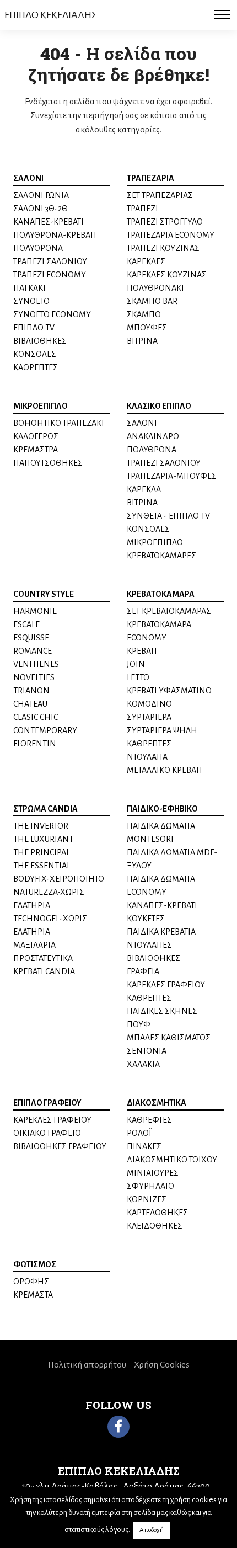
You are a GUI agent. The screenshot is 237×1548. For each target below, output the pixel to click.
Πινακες (144, 1146)
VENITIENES (36, 664)
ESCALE (26, 624)
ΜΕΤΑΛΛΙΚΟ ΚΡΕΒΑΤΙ (164, 770)
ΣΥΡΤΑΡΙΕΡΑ (149, 717)
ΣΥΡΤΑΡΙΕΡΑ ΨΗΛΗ (162, 730)
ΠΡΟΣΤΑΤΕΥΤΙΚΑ (43, 958)
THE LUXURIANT (43, 839)
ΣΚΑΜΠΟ (144, 314)
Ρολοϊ (139, 1133)
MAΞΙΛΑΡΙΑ (34, 945)
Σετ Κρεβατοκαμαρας (169, 611)
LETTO (138, 677)
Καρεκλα (144, 489)
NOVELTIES (34, 677)
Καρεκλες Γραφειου (52, 1119)
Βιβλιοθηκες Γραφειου (59, 1146)
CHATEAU (30, 704)
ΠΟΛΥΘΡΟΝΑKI (155, 288)
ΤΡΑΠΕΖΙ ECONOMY (49, 274)
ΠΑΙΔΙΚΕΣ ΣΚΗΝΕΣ (162, 1011)
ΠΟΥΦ (138, 1024)
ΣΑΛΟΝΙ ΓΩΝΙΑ (41, 195)
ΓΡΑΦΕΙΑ (143, 971)
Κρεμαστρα (35, 449)
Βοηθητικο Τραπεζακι (58, 423)
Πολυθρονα (38, 248)
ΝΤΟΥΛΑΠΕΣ (149, 945)
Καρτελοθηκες (157, 1212)
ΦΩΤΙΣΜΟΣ (34, 1264)
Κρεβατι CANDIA (44, 971)
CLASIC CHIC (35, 717)
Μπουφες (147, 327)
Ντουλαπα (147, 756)
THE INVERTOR (40, 825)
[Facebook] (118, 1427)
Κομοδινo (149, 704)
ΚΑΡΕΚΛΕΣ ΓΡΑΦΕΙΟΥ (166, 984)
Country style (43, 594)
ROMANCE (32, 651)
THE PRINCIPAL (41, 852)
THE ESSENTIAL (42, 865)
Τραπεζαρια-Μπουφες (172, 476)
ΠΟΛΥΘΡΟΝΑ (151, 449)
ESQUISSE (31, 637)
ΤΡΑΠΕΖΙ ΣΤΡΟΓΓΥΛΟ (165, 221)
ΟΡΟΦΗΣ (31, 1281)
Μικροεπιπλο (40, 406)
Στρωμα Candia (45, 808)
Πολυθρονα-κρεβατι (54, 235)
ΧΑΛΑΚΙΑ (143, 1064)
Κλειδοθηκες (154, 1225)
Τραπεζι (142, 208)
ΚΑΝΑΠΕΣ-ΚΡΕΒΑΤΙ (48, 221)
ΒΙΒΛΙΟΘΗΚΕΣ (153, 958)
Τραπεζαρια (150, 178)
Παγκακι (29, 288)
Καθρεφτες (149, 1119)
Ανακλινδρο (153, 436)
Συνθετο (31, 301)
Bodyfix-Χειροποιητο (58, 878)
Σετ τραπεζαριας (160, 195)
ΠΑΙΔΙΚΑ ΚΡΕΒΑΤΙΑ (161, 931)
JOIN (136, 664)
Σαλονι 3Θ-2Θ (40, 208)
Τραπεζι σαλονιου (50, 261)
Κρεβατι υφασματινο (169, 690)
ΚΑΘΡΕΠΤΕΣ (35, 367)
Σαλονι (28, 178)
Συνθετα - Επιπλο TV (168, 515)
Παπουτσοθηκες (48, 462)
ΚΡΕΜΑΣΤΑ (33, 1294)
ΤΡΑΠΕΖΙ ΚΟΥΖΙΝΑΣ (163, 248)
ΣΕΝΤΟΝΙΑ (146, 1051)
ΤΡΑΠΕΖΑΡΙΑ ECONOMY (170, 235)
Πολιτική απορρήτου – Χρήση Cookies (119, 1364)
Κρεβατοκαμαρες (161, 555)
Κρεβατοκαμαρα (161, 594)
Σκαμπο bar (152, 301)
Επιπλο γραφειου (47, 1102)
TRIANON (31, 690)
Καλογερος (35, 436)
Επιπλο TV (34, 327)
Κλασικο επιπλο (159, 406)
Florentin (34, 743)
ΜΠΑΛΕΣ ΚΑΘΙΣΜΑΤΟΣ (169, 1037)
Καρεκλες (146, 261)
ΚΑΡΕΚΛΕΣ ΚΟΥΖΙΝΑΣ (167, 274)
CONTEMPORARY (45, 730)
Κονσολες (34, 354)
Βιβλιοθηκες (40, 341)
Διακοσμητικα (156, 1102)
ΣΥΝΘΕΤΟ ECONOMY (52, 314)
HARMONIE (35, 611)
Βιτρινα (142, 341)
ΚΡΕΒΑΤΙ (142, 651)
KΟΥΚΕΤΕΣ (146, 918)
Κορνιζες (146, 1199)
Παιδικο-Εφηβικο (162, 808)
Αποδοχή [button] (151, 1530)
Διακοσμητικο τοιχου (172, 1159)
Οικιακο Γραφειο (47, 1133)
